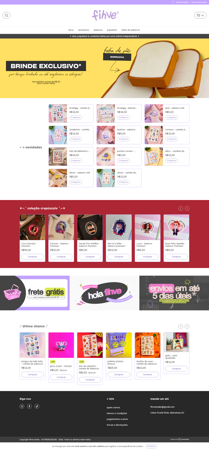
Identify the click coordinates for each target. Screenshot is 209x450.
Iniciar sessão (182, 2)
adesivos (98, 30)
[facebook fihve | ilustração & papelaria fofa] (29, 406)
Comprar (171, 160)
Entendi (151, 446)
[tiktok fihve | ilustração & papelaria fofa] (37, 406)
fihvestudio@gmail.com (162, 407)
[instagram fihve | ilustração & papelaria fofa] (22, 406)
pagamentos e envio (117, 419)
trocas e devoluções (117, 425)
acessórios (83, 30)
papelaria (112, 30)
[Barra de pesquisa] (6, 15)
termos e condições (117, 413)
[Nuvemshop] (179, 440)
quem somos (113, 407)
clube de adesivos (130, 30)
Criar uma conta (199, 2)
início (71, 30)
